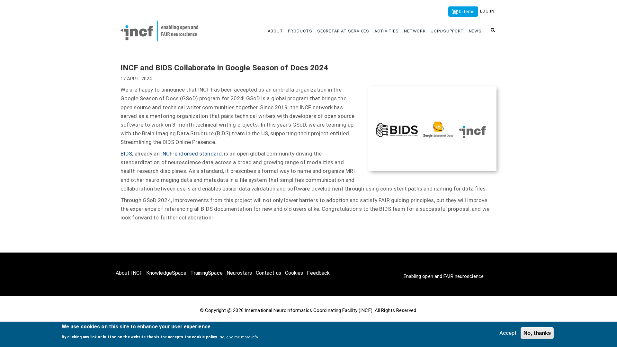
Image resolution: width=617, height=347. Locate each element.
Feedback (318, 273)
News (476, 31)
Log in (487, 11)
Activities (387, 31)
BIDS (126, 153)
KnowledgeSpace (166, 273)
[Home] (164, 29)
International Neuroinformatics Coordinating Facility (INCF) (308, 310)
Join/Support (448, 31)
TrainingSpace (206, 273)
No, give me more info (238, 337)
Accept (508, 333)
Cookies (294, 273)
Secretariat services (344, 31)
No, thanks (537, 333)
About (276, 31)
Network (415, 31)
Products (300, 31)
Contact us (268, 273)
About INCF (129, 273)
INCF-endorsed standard (191, 153)
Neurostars (239, 273)
